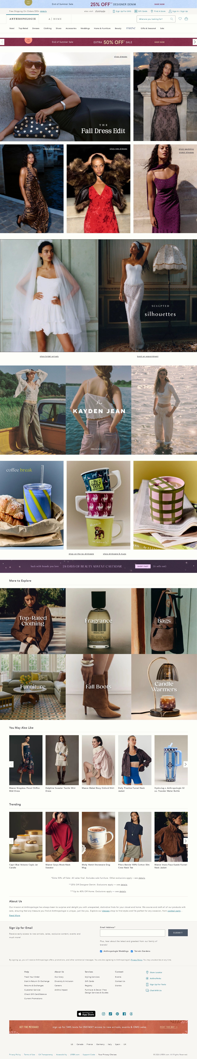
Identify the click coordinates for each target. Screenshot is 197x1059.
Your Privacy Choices (107, 1055)
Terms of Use (29, 1055)
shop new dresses (118, 148)
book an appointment (147, 356)
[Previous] (3, 42)
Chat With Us (155, 990)
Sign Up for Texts (158, 984)
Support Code (89, 1055)
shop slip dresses (51, 148)
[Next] (194, 42)
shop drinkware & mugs (114, 554)
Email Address (107, 927)
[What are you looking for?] (171, 19)
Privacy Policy (136, 960)
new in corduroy (98, 448)
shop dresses (120, 56)
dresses (106, 911)
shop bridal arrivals (49, 356)
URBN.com (74, 1055)
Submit (178, 933)
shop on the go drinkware (81, 554)
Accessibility (61, 1055)
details (43, 11)
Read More (14, 915)
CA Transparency (45, 1055)
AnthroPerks (155, 978)
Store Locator (156, 972)
